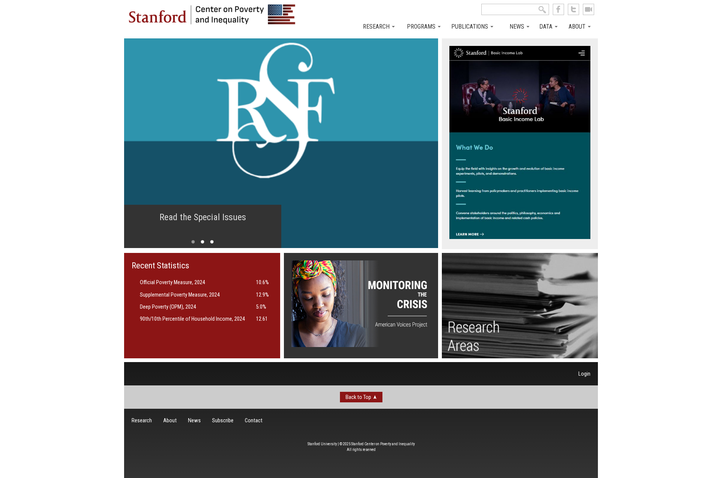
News (518, 26)
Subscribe (223, 420)
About (578, 26)
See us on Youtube (588, 9)
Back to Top (358, 397)
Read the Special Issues (202, 217)
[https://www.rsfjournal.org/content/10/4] (281, 143)
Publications (470, 26)
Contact (253, 420)
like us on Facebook (558, 9)
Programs (422, 26)
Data (546, 26)
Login (584, 373)
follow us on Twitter (573, 9)
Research (377, 26)
